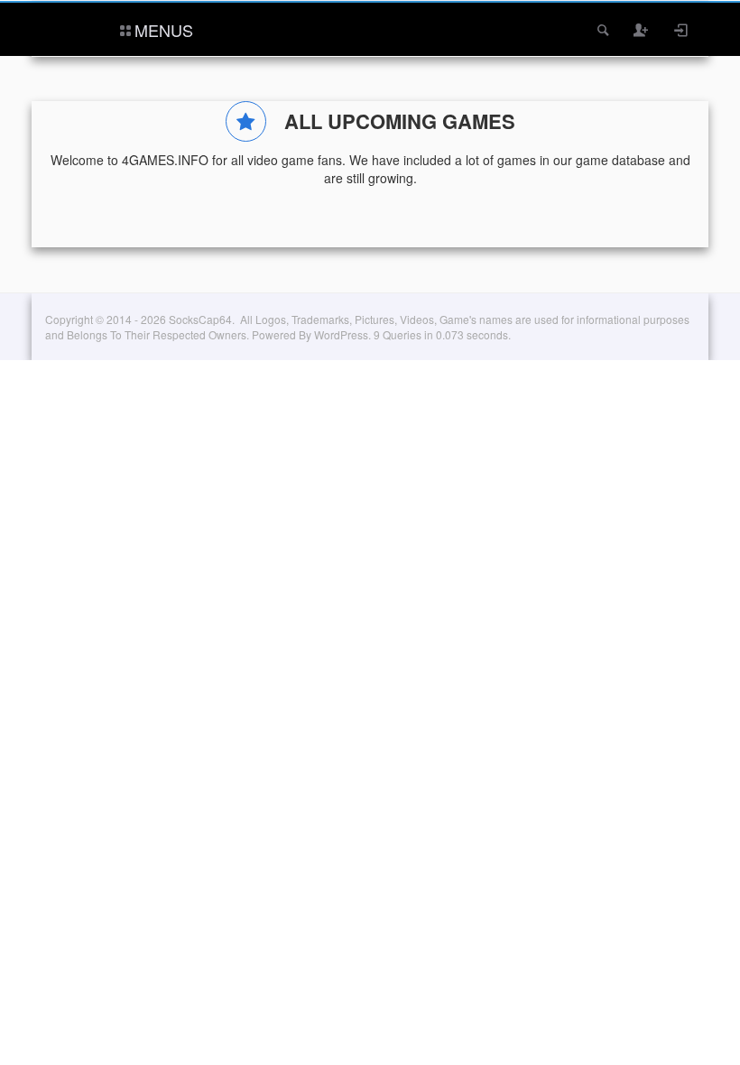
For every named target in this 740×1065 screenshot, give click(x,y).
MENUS (163, 30)
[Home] (70, 27)
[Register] (641, 30)
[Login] (681, 30)
